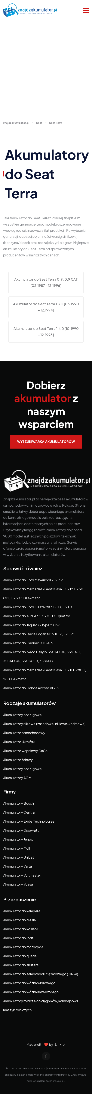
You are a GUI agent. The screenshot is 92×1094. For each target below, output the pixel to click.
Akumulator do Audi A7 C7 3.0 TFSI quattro (36, 616)
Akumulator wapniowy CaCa (25, 750)
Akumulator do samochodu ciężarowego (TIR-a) (40, 974)
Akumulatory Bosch (18, 803)
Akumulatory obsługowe (22, 714)
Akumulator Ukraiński (19, 741)
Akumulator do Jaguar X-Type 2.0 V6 (31, 625)
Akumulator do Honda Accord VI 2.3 (31, 688)
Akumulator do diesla (19, 920)
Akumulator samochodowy (24, 732)
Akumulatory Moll (16, 848)
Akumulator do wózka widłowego (29, 983)
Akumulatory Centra (19, 812)
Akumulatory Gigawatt (21, 830)
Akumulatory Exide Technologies (28, 821)
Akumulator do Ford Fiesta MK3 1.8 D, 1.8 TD (37, 607)
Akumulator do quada (20, 956)
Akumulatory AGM (17, 777)
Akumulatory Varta (17, 866)
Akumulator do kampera (21, 911)
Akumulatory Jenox (18, 839)
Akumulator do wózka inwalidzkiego (31, 992)
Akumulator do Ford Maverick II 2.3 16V (33, 580)
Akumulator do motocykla (23, 947)
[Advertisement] (46, 68)
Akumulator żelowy (18, 759)
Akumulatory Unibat (18, 857)
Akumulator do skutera (21, 965)
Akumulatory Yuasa (18, 884)
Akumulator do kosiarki (20, 929)
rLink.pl (59, 1044)
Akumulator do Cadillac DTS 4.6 (28, 643)
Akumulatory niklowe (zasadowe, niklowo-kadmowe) (44, 723)
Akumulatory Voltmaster (22, 875)
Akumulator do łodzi (18, 938)
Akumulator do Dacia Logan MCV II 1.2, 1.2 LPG (39, 634)
